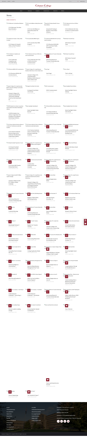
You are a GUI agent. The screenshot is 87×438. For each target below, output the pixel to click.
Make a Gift (34, 418)
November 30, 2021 (53, 229)
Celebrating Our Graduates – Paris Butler (33, 294)
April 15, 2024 (70, 113)
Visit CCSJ (9, 414)
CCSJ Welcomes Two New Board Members (15, 28)
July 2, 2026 (32, 33)
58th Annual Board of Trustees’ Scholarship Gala (15, 199)
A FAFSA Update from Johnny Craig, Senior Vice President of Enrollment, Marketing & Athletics (15, 116)
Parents (8, 418)
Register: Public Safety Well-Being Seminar (32, 198)
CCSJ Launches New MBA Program (33, 43)
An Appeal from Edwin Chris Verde (32, 91)
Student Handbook (11, 420)
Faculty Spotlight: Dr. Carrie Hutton (14, 265)
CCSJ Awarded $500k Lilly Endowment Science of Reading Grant (71, 131)
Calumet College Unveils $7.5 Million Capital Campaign (14, 182)
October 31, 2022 (52, 200)
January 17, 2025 (71, 61)
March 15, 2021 (33, 312)
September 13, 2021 (53, 255)
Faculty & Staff (10, 427)
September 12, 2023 (15, 168)
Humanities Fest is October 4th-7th (15, 251)
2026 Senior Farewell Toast (70, 43)
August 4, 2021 (33, 269)
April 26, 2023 (14, 185)
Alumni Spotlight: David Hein (70, 251)
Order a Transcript (36, 420)
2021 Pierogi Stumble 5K (15, 278)
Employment (10, 422)
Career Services (35, 416)
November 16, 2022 (34, 200)
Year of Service (68, 309)
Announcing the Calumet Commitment (33, 309)
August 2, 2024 (14, 101)
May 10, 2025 (33, 64)
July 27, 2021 (52, 267)
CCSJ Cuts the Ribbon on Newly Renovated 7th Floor (33, 30)
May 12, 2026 (70, 32)
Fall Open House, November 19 (50, 198)
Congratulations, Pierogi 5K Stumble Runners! (71, 267)
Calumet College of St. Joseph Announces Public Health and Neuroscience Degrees (33, 151)
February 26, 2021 (52, 386)
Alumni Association (36, 411)
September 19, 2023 (71, 150)
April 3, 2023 (51, 182)
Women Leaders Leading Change (15, 309)
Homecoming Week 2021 (33, 238)
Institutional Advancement (38, 409)
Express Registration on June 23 (52, 279)
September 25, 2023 (53, 153)
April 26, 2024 (33, 113)
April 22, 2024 (52, 114)
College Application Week (33, 251)
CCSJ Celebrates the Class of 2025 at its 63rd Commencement (33, 61)
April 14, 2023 (33, 188)
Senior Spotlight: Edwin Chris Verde (70, 111)
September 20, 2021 (34, 252)
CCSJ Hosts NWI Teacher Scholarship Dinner (15, 166)
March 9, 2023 (70, 185)
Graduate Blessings (13, 211)
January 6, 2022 (33, 228)
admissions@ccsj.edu (70, 415)
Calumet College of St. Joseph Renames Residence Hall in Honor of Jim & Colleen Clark (33, 77)
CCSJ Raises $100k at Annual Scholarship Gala (52, 112)
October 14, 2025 (14, 64)
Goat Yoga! (49, 73)
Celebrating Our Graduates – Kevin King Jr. (15, 294)
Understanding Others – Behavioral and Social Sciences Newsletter (71, 281)
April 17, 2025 (52, 62)
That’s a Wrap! (68, 73)
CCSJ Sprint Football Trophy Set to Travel (14, 147)
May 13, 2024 (52, 91)
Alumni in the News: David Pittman (71, 147)
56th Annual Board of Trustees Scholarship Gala (52, 296)
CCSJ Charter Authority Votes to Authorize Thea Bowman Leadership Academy (33, 132)
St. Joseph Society (36, 414)
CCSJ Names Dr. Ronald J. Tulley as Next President (15, 45)
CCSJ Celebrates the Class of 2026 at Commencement (71, 29)
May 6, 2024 (70, 93)
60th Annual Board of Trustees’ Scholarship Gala (52, 60)
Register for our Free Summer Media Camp (70, 198)
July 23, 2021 (70, 269)
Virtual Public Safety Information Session (70, 225)
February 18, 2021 (14, 396)
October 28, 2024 (33, 81)
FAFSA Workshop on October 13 (70, 239)
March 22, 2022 (70, 212)
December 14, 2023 (15, 150)
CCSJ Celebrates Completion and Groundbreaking (13, 61)
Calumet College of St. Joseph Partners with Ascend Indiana (70, 182)
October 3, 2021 (14, 254)
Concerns (78, 418)
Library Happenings (13, 395)
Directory (9, 424)
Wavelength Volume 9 (14, 225)
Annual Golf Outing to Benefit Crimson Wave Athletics (51, 30)
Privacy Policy (60, 418)
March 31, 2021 (14, 312)
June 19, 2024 (33, 93)
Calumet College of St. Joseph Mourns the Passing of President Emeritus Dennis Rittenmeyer (34, 185)
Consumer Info (67, 418)
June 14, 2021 (52, 281)
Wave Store (9, 416)
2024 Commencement (51, 90)
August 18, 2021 (14, 267)
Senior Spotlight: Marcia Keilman (71, 91)
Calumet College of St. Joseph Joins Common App (52, 227)
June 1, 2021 (70, 284)
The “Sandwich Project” (33, 395)
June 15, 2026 (52, 33)
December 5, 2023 (33, 154)
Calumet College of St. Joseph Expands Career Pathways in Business (71, 167)
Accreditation (10, 411)
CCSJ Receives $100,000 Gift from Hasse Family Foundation (52, 46)
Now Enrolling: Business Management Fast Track (33, 267)
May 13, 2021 (33, 296)
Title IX (74, 418)
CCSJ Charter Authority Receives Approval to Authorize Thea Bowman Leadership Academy (14, 134)
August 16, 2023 (33, 168)
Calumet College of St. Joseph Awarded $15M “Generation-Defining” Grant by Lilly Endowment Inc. (15, 96)
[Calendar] (85, 220)
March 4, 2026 (33, 45)
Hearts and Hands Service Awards (52, 383)
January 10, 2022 (14, 226)
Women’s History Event (71, 211)
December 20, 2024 (15, 76)
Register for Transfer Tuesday (32, 225)
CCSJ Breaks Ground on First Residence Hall (52, 239)
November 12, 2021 (71, 228)
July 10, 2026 (14, 30)
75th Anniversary (11, 409)
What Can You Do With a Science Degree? (33, 279)
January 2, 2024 (52, 133)
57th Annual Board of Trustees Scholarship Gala (33, 213)
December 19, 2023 (71, 134)
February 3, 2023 (14, 202)
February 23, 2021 (71, 310)
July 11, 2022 (70, 200)
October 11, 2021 (33, 240)
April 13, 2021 (52, 298)
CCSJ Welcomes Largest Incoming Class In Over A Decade (52, 150)
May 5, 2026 (14, 47)
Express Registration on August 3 (52, 265)
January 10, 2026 (71, 45)
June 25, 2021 (33, 281)
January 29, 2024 (33, 136)
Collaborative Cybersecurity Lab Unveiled (31, 165)
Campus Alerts (10, 429)
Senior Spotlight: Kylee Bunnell (32, 111)
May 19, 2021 (14, 296)
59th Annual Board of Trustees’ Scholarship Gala (52, 130)
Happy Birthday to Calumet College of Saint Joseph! (53, 253)
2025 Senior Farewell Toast (70, 58)
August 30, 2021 (70, 254)
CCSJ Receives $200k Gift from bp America (15, 74)
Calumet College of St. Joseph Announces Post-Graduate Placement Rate (52, 167)
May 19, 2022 (14, 212)
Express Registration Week (51, 179)
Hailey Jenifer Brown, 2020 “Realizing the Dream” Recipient (71, 297)
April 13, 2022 (52, 214)
